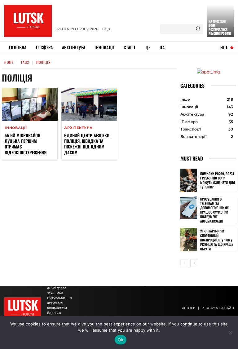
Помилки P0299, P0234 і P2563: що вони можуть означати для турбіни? (217, 180)
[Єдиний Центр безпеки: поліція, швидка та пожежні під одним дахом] (89, 104)
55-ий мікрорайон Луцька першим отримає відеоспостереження (25, 144)
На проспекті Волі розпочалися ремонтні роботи (220, 27)
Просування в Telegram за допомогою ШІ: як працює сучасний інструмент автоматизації (214, 210)
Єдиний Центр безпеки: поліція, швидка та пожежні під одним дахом (87, 144)
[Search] (197, 29)
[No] (230, 332)
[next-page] (194, 263)
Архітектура (78, 128)
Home (9, 62)
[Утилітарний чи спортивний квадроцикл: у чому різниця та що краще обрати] (188, 239)
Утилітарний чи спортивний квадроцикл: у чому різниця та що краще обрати (216, 239)
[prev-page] (184, 263)
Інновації (16, 128)
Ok (120, 339)
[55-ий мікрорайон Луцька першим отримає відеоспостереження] (30, 104)
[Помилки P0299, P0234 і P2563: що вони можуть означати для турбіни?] (188, 180)
